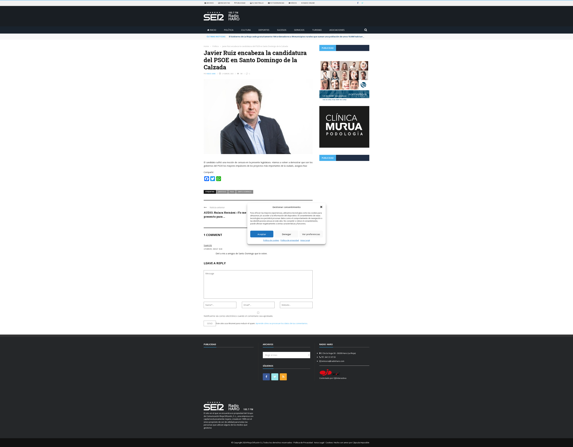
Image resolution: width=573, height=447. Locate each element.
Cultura (246, 29)
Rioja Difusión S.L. (255, 442)
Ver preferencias (311, 234)
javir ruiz (222, 192)
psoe (232, 192)
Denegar (286, 234)
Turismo (317, 29)
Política (228, 29)
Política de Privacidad (303, 442)
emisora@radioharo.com (333, 361)
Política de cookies (271, 240)
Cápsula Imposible (361, 442)
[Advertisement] (344, 184)
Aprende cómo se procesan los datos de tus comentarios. (282, 323)
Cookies (329, 442)
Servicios (299, 29)
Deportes (263, 29)
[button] (321, 206)
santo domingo (244, 192)
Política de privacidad (290, 240)
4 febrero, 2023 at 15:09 (213, 249)
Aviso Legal (305, 240)
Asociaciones (337, 29)
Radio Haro (211, 74)
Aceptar (262, 234)
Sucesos (281, 29)
